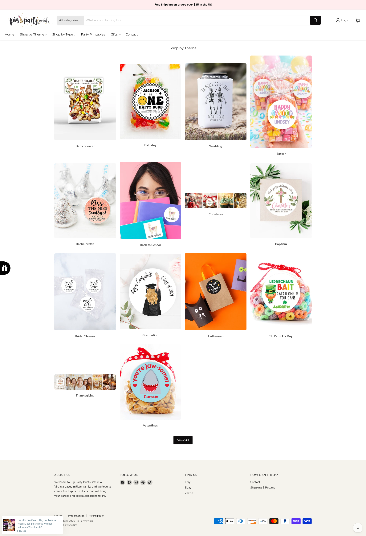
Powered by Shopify (65, 525)
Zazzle (189, 493)
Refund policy (96, 515)
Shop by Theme (32, 34)
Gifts (114, 34)
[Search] (315, 20)
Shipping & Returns (262, 487)
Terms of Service (75, 515)
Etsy (187, 482)
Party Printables (93, 34)
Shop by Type (63, 34)
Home (9, 34)
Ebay (188, 487)
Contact (132, 34)
